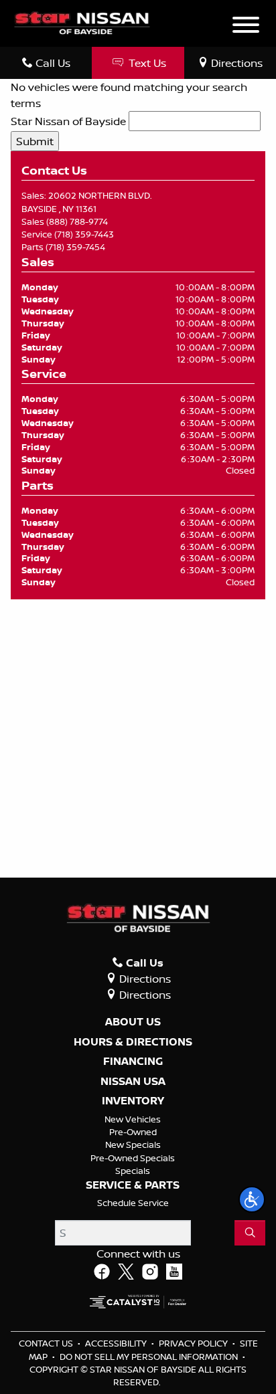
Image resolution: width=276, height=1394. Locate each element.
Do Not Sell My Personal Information (150, 1357)
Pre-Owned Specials (132, 1158)
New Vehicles (133, 1119)
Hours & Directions (133, 1042)
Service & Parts (133, 1185)
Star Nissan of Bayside (68, 121)
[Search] (249, 1233)
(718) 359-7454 (75, 247)
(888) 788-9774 (77, 221)
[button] (251, 1199)
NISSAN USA (132, 1082)
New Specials (133, 1144)
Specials (132, 1171)
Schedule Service (133, 1203)
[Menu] (245, 27)
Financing (133, 1062)
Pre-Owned (133, 1132)
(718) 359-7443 (84, 234)
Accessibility (117, 1343)
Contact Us (47, 1343)
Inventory (133, 1101)
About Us (133, 1022)
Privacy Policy (194, 1343)
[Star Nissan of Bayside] (82, 22)
